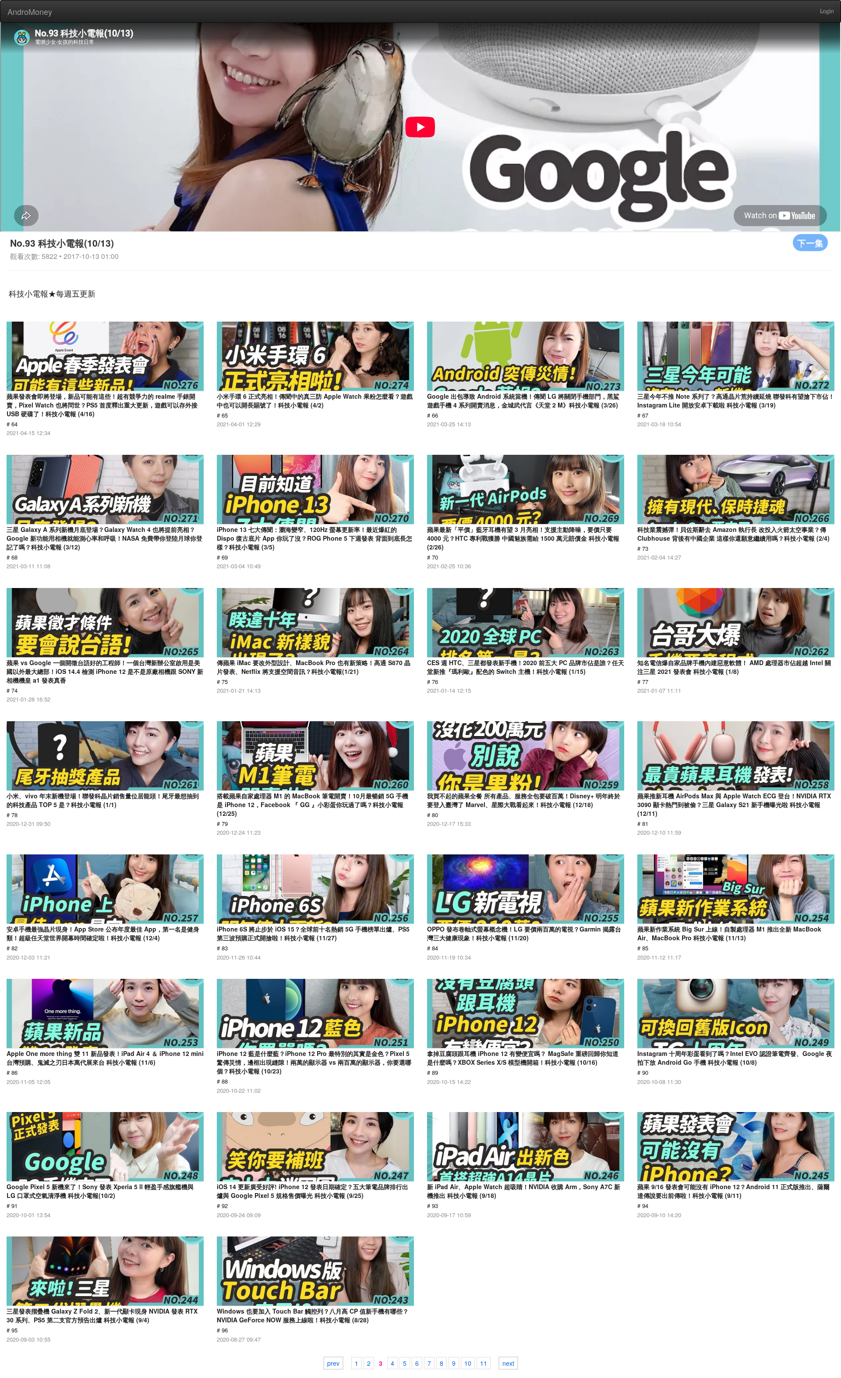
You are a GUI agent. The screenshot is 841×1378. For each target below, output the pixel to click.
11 (483, 1363)
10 (467, 1363)
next (508, 1363)
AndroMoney (29, 11)
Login (827, 11)
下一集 (810, 242)
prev (333, 1363)
